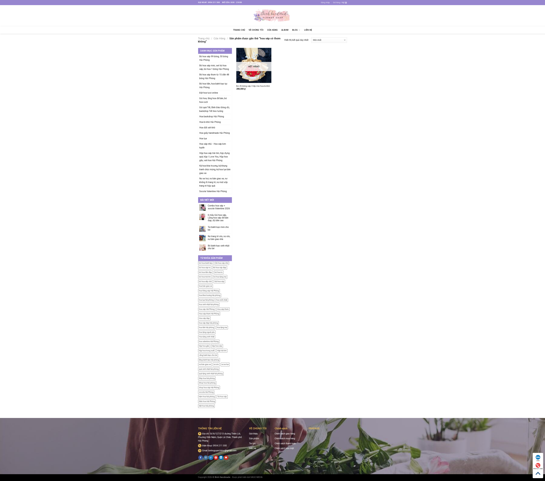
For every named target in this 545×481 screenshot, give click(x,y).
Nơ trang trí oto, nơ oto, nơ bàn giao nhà (219, 237)
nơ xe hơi (225, 364)
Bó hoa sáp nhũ (221, 263)
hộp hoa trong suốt (206, 351)
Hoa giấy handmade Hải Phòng (214, 133)
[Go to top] (538, 473)
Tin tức (252, 443)
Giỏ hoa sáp (219, 281)
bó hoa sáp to (204, 267)
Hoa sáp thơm (223, 309)
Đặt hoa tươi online (208, 92)
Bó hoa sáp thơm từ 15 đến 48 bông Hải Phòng (214, 76)
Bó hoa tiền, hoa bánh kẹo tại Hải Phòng (213, 85)
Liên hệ (252, 448)
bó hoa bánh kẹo (206, 263)
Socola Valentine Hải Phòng (213, 191)
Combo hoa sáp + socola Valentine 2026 (219, 207)
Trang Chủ (239, 30)
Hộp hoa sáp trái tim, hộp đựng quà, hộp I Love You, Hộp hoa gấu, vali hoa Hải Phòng (214, 157)
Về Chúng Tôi (256, 30)
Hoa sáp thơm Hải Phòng (209, 314)
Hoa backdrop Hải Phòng (211, 116)
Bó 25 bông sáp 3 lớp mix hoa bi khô (253, 86)
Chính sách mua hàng (285, 438)
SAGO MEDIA (256, 477)
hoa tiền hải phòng (206, 327)
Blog (295, 30)
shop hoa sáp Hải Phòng (209, 387)
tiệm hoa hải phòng (207, 397)
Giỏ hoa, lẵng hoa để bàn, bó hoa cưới (213, 100)
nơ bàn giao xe (205, 364)
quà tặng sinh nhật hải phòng (211, 374)
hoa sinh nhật (221, 300)
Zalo (538, 460)
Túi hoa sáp (222, 397)
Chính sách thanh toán (285, 443)
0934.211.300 (538, 469)
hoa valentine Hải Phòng (209, 341)
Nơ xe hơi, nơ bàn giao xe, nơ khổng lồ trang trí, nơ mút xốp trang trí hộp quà (213, 182)
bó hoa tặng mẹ (219, 277)
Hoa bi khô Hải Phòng (210, 122)
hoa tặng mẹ (222, 327)
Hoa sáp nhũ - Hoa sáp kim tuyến (212, 146)
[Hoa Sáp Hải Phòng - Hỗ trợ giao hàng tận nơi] (272, 15)
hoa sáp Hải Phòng (206, 309)
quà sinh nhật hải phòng (209, 369)
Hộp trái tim (222, 351)
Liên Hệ (308, 30)
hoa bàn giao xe (205, 286)
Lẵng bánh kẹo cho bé (208, 355)
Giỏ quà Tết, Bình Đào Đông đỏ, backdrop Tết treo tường (214, 109)
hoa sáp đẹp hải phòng (208, 323)
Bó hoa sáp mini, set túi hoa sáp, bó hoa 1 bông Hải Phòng (214, 67)
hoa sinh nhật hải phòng (209, 304)
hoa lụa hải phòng (206, 300)
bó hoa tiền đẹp (205, 272)
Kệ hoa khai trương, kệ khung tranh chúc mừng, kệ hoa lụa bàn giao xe (214, 169)
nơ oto (216, 364)
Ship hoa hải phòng (207, 378)
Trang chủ (203, 38)
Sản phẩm (254, 438)
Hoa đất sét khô (207, 127)
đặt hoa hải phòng (206, 406)
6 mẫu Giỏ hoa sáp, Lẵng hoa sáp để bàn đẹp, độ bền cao (218, 218)
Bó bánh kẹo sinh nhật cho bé (218, 247)
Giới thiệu (253, 433)
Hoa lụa (203, 138)
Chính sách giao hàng (285, 433)
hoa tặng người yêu (207, 332)
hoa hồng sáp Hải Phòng (209, 291)
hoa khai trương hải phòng (209, 295)
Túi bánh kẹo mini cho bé (218, 228)
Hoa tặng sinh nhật (206, 337)
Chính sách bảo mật (284, 448)
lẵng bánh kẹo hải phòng (209, 360)
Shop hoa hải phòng (207, 383)
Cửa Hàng (272, 30)
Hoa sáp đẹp (204, 318)
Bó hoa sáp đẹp (219, 267)
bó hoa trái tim (205, 277)
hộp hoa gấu (204, 346)
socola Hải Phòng (206, 392)
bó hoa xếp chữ (205, 281)
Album (284, 30)
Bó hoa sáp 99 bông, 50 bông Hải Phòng (213, 58)
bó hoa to (219, 272)
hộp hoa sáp (217, 346)
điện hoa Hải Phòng (207, 401)
